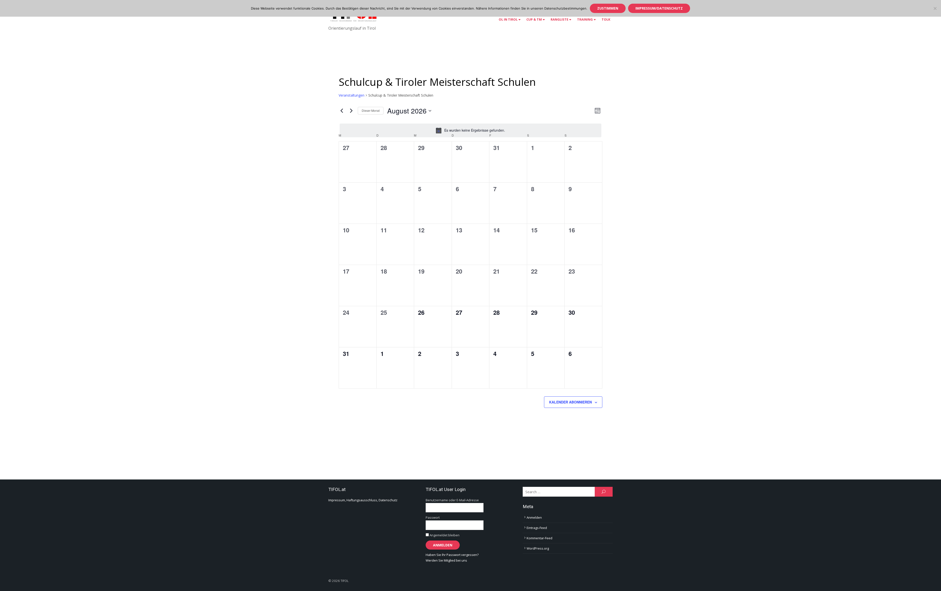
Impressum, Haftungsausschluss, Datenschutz (362, 500)
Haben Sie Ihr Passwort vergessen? (452, 555)
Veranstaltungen (351, 95)
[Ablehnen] (934, 8)
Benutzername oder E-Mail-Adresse (452, 500)
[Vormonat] (342, 111)
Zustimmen (607, 8)
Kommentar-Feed (539, 538)
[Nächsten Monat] (351, 111)
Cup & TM (534, 19)
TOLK (606, 19)
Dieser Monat (371, 110)
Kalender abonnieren (570, 402)
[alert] (470, 130)
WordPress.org (538, 548)
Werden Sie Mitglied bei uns (446, 560)
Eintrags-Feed (537, 528)
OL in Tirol (508, 19)
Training (585, 19)
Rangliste (559, 19)
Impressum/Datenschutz (659, 8)
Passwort (433, 517)
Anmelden (534, 517)
